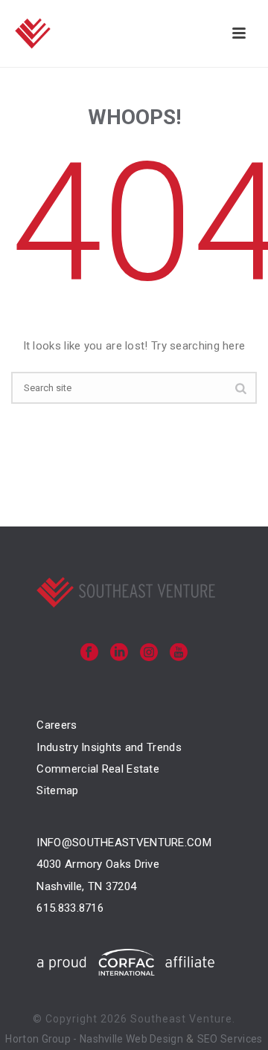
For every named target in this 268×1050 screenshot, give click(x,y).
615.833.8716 (69, 908)
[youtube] (179, 653)
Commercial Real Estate (97, 769)
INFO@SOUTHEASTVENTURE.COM (123, 842)
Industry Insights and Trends (108, 747)
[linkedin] (119, 653)
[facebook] (89, 653)
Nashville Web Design (131, 1039)
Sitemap (57, 790)
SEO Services (230, 1039)
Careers (56, 725)
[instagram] (149, 653)
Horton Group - (42, 1039)
